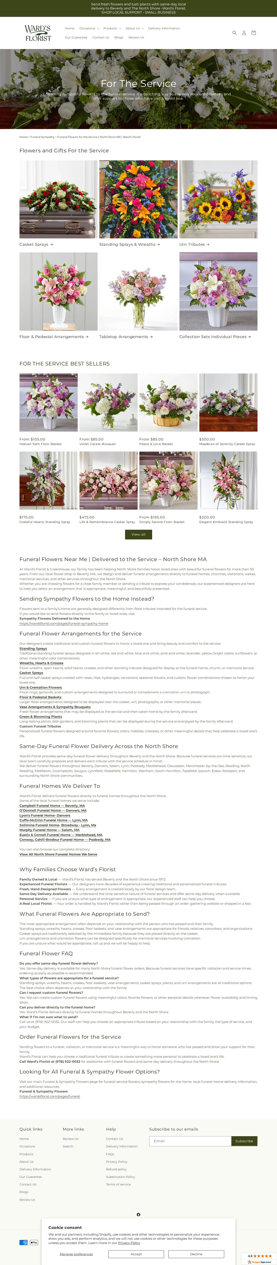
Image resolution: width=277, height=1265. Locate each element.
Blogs (23, 1192)
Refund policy (116, 1169)
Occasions (27, 1146)
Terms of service (118, 1184)
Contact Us (27, 1184)
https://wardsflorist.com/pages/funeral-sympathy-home (63, 623)
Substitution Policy (120, 1177)
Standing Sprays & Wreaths (127, 244)
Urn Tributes (192, 244)
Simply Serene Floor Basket (162, 522)
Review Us (27, 1200)
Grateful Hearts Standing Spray (44, 522)
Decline (196, 1254)
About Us (26, 1162)
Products (26, 1154)
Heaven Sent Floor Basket (40, 444)
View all (139, 534)
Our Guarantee (30, 1177)
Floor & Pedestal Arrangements (51, 336)
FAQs (110, 1154)
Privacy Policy (129, 1243)
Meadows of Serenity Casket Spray (227, 444)
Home (23, 137)
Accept (136, 1254)
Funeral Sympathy (43, 137)
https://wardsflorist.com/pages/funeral (49, 1096)
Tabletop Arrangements (123, 336)
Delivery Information (35, 1169)
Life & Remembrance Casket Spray (107, 522)
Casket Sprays (33, 244)
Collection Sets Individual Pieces (213, 336)
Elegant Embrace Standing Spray (226, 522)
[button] (89, 28)
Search (68, 1146)
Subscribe (244, 1141)
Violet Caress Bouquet (97, 444)
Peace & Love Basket (156, 444)
